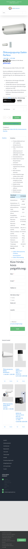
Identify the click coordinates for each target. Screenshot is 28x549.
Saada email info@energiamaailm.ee (15, 2)
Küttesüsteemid (22, 129)
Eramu (13, 297)
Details (11, 381)
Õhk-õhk (5, 131)
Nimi (12, 274)
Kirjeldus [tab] (4, 138)
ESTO (9, 98)
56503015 (13, 1)
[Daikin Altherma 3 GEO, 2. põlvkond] (20, 355)
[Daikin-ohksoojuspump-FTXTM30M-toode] (14, 29)
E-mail (12, 281)
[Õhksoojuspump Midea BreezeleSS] (7, 355)
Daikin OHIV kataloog (18, 257)
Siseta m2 (12, 303)
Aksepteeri (21, 540)
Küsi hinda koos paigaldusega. (12, 123)
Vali (4, 381)
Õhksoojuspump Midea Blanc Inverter (8, 405)
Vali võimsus (7, 109)
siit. (5, 547)
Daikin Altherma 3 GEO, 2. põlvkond (19, 371)
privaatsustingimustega (16, 324)
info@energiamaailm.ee (8, 492)
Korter (13, 300)
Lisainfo (12, 310)
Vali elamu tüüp (15, 295)
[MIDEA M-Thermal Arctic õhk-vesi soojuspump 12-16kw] (20, 397)
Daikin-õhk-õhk (14, 129)
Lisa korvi (17, 117)
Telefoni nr (13, 288)
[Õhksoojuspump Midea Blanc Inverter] (7, 393)
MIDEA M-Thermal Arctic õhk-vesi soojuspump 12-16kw (20, 416)
